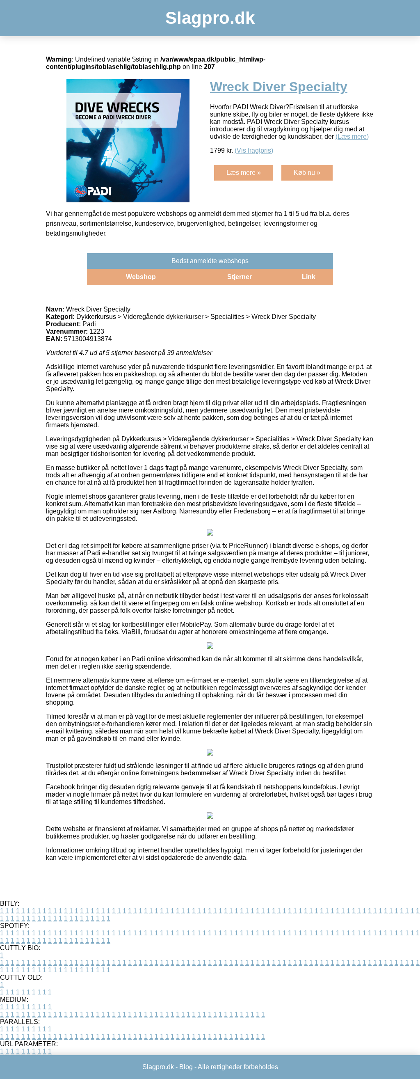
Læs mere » (243, 172)
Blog (186, 1066)
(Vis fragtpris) (254, 150)
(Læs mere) (352, 136)
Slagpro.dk (210, 17)
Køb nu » (307, 172)
